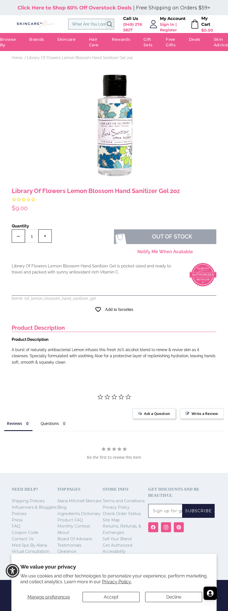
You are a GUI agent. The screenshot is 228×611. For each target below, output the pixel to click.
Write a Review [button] (205, 413)
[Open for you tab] (210, 593)
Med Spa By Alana (29, 545)
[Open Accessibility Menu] (12, 571)
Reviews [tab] (14, 423)
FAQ (16, 526)
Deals (194, 39)
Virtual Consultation (30, 551)
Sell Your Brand (117, 538)
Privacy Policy (116, 507)
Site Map (111, 520)
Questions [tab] (50, 423)
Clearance (66, 551)
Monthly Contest (73, 526)
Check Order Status (122, 513)
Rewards (121, 39)
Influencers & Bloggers (34, 507)
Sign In (167, 24)
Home (17, 57)
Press (17, 520)
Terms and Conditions (124, 500)
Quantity (20, 226)
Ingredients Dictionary (79, 513)
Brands (36, 39)
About (63, 532)
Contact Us (22, 538)
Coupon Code (25, 532)
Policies (19, 513)
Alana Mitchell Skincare (79, 500)
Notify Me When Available (165, 251)
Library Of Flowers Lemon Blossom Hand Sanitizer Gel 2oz (80, 57)
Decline (173, 597)
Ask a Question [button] (157, 413)
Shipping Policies (28, 500)
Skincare (66, 39)
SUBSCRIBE (198, 510)
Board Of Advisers (74, 538)
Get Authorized (117, 545)
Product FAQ (70, 520)
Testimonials (69, 545)
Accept (111, 597)
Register (168, 29)
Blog (61, 507)
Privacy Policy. (117, 581)
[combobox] (91, 24)
